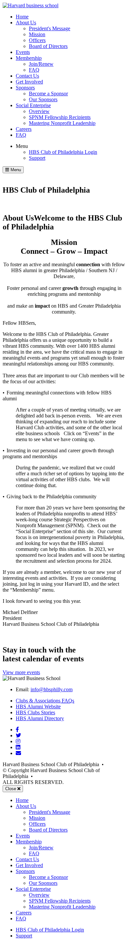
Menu (22, 146)
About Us (26, 22)
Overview (39, 111)
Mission (37, 34)
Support (37, 158)
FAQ (34, 70)
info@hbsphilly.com (52, 689)
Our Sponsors (43, 99)
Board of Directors (48, 46)
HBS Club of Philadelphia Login (63, 152)
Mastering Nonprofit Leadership (62, 123)
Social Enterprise (33, 105)
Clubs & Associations (45, 700)
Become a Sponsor (48, 93)
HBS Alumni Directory (40, 718)
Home (22, 16)
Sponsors (25, 87)
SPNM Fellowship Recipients (60, 117)
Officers (37, 40)
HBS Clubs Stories (35, 712)
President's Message (49, 28)
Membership (29, 58)
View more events (21, 672)
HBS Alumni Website (38, 706)
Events (23, 52)
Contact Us (27, 76)
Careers (24, 129)
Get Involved (29, 81)
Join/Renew (41, 64)
